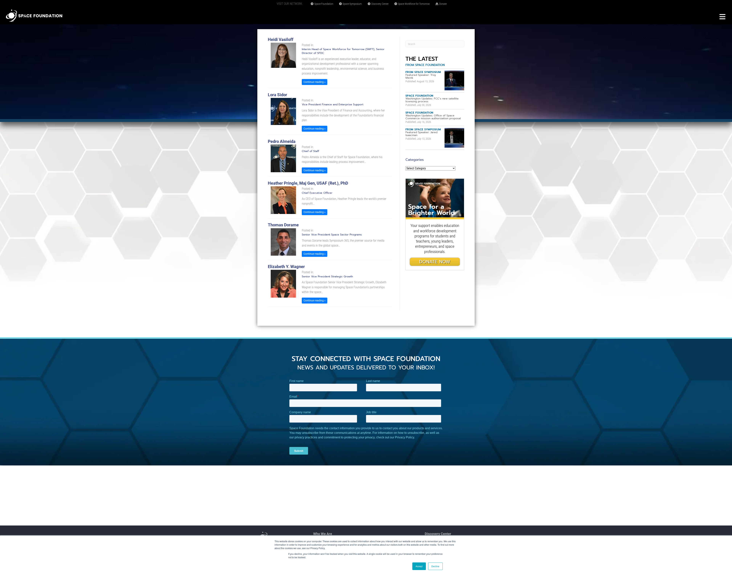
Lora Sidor (277, 94)
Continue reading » (314, 81)
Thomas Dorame (283, 225)
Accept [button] (419, 566)
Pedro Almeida (281, 141)
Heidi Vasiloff (280, 39)
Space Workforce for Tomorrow (413, 3)
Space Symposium (352, 3)
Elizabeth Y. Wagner (286, 266)
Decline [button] (435, 566)
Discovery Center (379, 3)
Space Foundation (323, 3)
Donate (443, 3)
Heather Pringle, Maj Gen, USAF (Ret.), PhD (308, 183)
